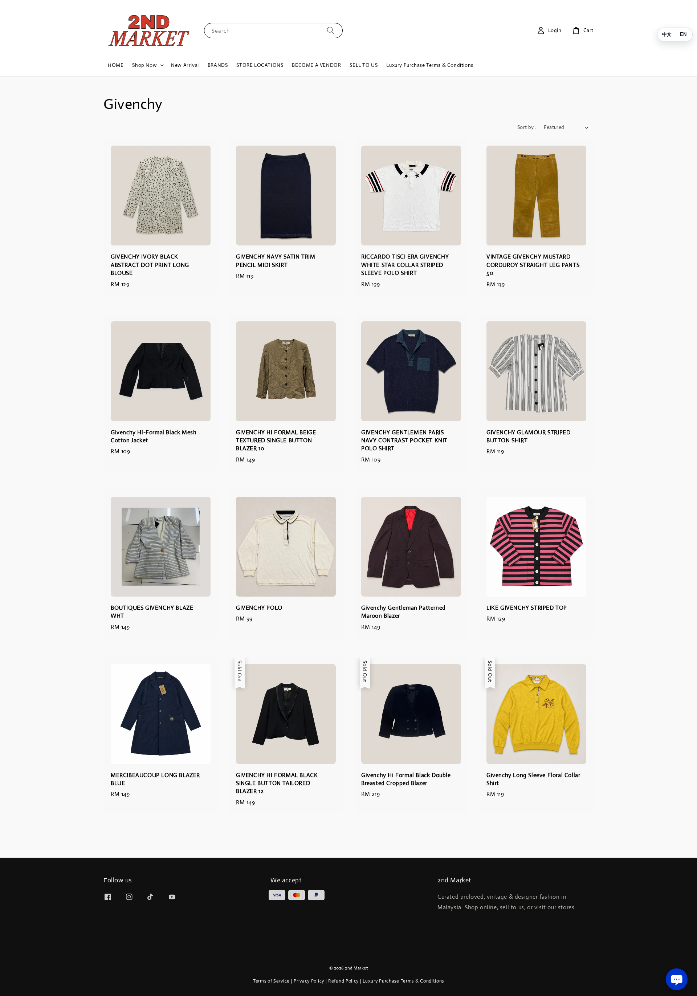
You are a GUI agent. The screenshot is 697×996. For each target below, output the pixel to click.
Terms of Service (271, 981)
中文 (667, 34)
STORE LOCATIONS (259, 65)
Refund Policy (343, 981)
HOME (115, 65)
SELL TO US (364, 65)
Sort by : (527, 127)
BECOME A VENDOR (316, 65)
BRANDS (218, 65)
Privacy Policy (309, 981)
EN (683, 34)
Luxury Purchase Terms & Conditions (429, 65)
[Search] (330, 30)
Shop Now (144, 65)
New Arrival (185, 65)
